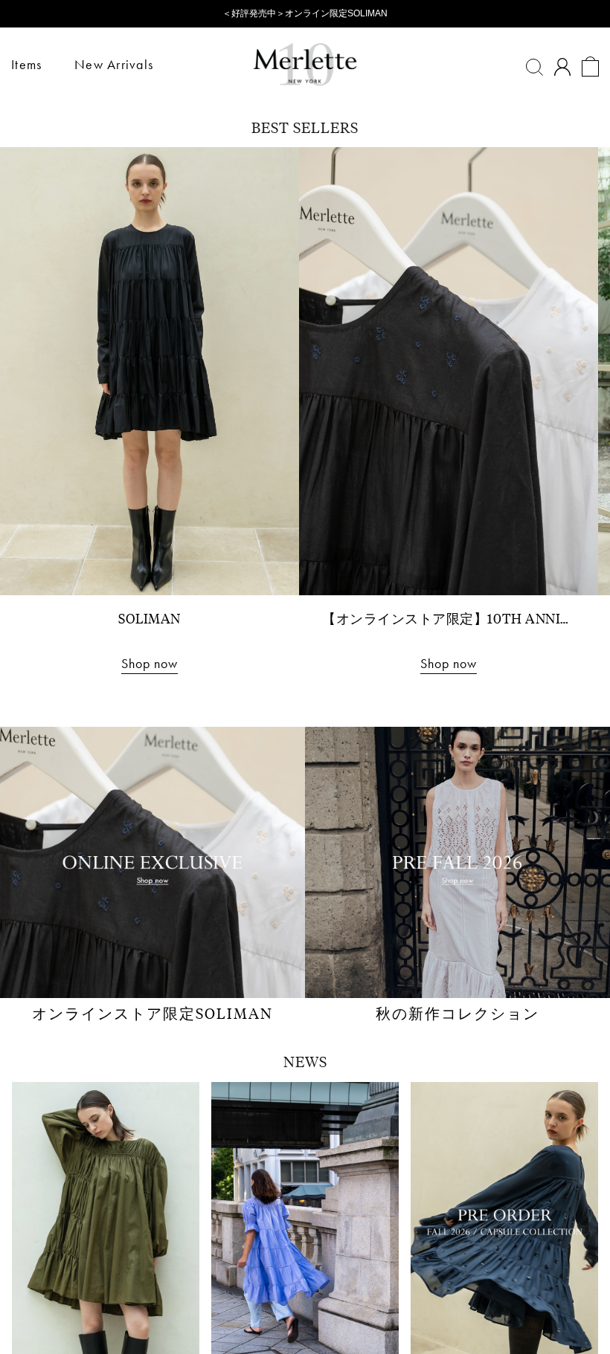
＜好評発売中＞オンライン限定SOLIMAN (305, 13)
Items (26, 64)
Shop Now (305, 784)
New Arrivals (113, 64)
